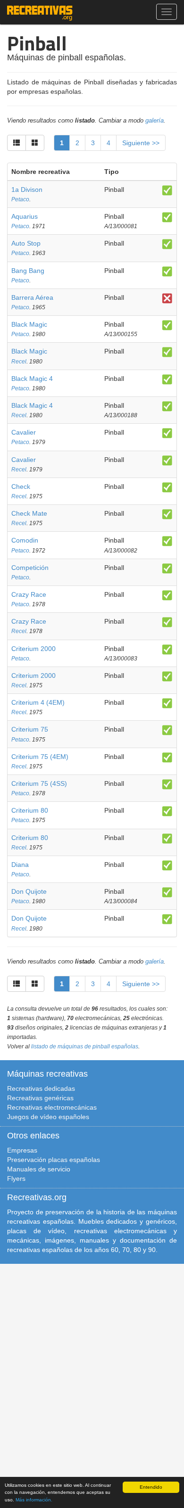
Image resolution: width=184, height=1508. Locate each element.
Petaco (20, 199)
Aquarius (24, 216)
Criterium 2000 (33, 648)
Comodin (24, 540)
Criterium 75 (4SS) (39, 783)
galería (154, 120)
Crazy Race (28, 594)
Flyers (16, 1178)
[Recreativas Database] (40, 12)
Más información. (34, 1499)
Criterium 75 (29, 729)
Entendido (151, 1487)
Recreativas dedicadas (41, 1088)
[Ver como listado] (16, 143)
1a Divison (26, 189)
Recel (18, 361)
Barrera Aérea (32, 297)
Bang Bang (27, 270)
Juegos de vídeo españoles (48, 1117)
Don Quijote (29, 891)
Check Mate (29, 513)
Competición (30, 567)
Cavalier (23, 432)
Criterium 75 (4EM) (39, 756)
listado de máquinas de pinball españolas (84, 1046)
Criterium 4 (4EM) (38, 702)
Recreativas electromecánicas (52, 1107)
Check (20, 486)
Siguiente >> (140, 143)
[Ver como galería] (34, 143)
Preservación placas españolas (53, 1159)
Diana (20, 864)
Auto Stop (26, 243)
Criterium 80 (29, 810)
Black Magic (29, 324)
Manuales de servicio (38, 1169)
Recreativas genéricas (40, 1098)
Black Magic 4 (32, 378)
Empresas (22, 1150)
